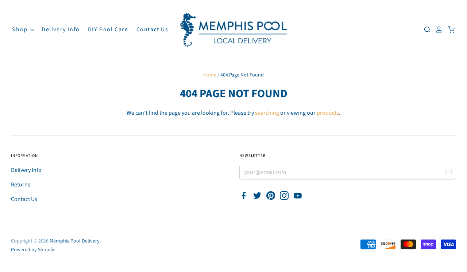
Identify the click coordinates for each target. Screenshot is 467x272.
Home (209, 75)
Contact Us (152, 29)
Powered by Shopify (32, 249)
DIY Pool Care (108, 29)
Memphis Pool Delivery (75, 241)
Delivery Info (61, 29)
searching (267, 113)
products (328, 113)
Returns (20, 185)
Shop (20, 29)
